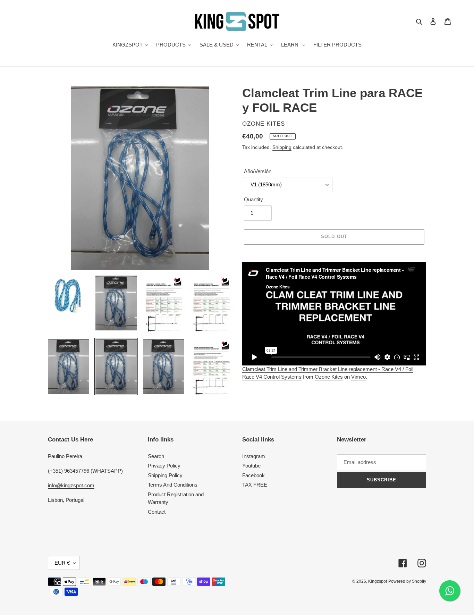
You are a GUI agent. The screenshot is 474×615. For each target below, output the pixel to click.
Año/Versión (257, 171)
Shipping (281, 147)
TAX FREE (254, 485)
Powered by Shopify (407, 581)
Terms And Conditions (172, 485)
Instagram (253, 456)
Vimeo (358, 377)
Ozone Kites (329, 377)
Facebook (253, 475)
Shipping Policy (165, 475)
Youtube (251, 466)
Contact (157, 512)
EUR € (62, 563)
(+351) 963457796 (68, 471)
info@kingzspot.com (71, 485)
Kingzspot (377, 581)
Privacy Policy (164, 466)
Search (156, 456)
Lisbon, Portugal (66, 500)
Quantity (253, 199)
